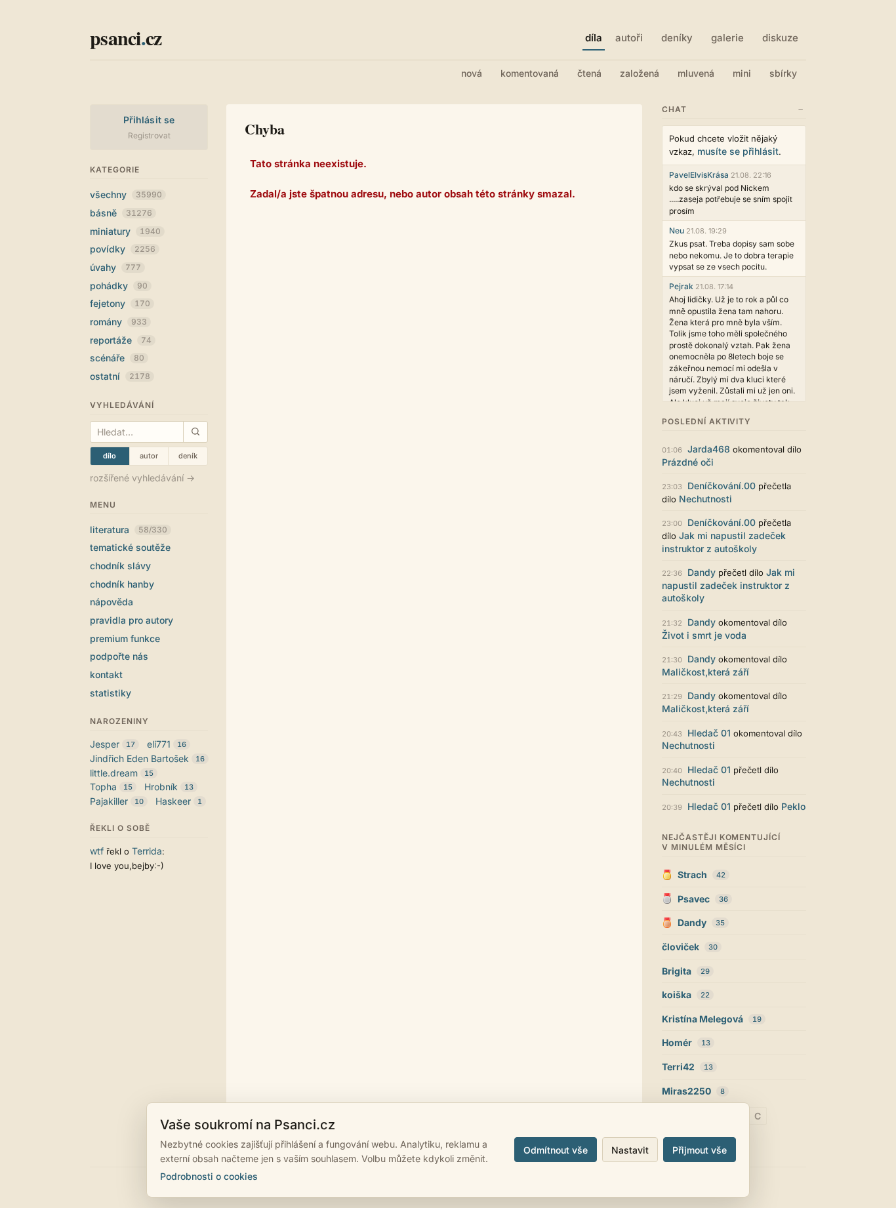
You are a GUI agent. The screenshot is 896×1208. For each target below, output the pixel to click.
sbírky (783, 73)
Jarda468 (708, 448)
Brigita (676, 970)
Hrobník (161, 786)
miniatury (125, 231)
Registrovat (149, 135)
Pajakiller (109, 801)
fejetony (120, 303)
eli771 (159, 744)
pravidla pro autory (131, 620)
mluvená (696, 73)
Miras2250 (686, 1091)
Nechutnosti (705, 498)
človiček (680, 946)
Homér (677, 1042)
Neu (676, 230)
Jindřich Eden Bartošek (139, 758)
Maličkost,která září (705, 671)
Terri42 (678, 1066)
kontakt (106, 674)
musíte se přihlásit (738, 151)
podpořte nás (119, 656)
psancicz (125, 37)
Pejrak (681, 286)
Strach (692, 874)
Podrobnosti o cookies (209, 1176)
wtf (97, 850)
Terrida (147, 850)
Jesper (104, 744)
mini (742, 73)
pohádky (119, 285)
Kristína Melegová (702, 1018)
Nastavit (630, 1150)
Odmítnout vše (555, 1150)
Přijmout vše (699, 1150)
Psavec (694, 898)
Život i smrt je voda (704, 635)
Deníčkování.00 (721, 485)
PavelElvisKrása (699, 175)
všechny (126, 194)
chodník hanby (122, 584)
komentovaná (529, 73)
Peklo (793, 806)
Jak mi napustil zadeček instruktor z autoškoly (728, 585)
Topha (103, 786)
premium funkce (125, 638)
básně (121, 212)
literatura (128, 529)
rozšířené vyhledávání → (142, 477)
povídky (122, 248)
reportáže (121, 340)
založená (639, 73)
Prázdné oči (688, 462)
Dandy (701, 572)
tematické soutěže (130, 547)
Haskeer (173, 801)
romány (118, 321)
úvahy (115, 267)
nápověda (111, 601)
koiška (676, 994)
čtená (589, 73)
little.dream (114, 772)
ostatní (120, 376)
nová (471, 73)
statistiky (110, 692)
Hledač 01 (709, 732)
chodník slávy (120, 565)
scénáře (117, 357)
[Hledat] (195, 432)
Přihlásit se (149, 119)
